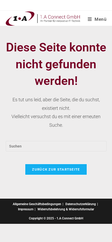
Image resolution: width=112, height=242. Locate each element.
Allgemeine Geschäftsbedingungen (37, 204)
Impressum (25, 209)
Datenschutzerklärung (80, 204)
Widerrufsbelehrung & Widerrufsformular (66, 209)
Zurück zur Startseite (56, 169)
